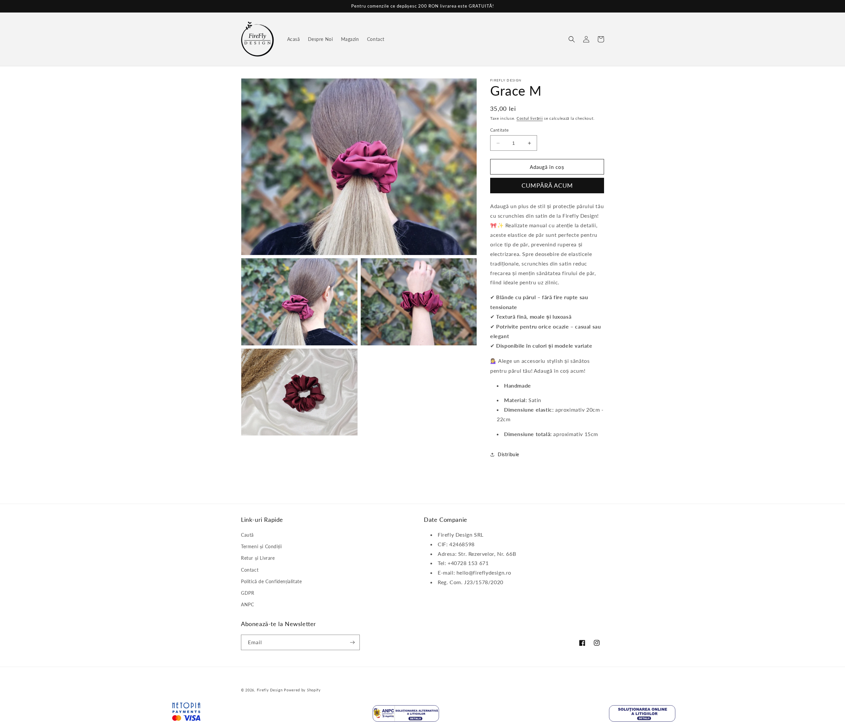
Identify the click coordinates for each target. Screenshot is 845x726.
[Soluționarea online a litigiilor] (642, 715)
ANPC (247, 604)
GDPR (247, 593)
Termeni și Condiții (261, 546)
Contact (249, 570)
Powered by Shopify (302, 690)
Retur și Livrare (258, 558)
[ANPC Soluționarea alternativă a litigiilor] (406, 715)
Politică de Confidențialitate (271, 581)
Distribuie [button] (508, 454)
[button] (571, 39)
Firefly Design (270, 690)
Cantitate (499, 130)
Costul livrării (530, 118)
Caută (247, 535)
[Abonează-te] (352, 642)
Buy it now (547, 185)
